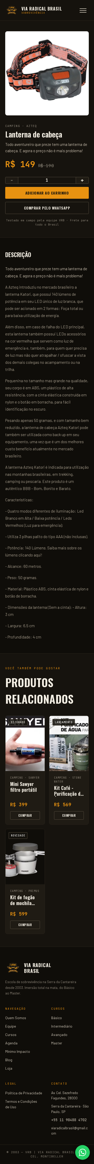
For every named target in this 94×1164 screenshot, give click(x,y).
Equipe (10, 1026)
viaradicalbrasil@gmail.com (69, 1130)
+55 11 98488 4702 (69, 1119)
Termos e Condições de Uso (21, 1104)
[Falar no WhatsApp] (82, 1152)
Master (56, 1043)
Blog (8, 1060)
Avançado (59, 1034)
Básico (56, 1017)
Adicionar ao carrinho (47, 193)
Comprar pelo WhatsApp (47, 208)
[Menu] (83, 10)
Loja (8, 1068)
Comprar (25, 815)
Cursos (10, 1034)
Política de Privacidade (23, 1093)
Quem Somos (15, 1017)
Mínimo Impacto (17, 1051)
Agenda (11, 1043)
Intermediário (61, 1026)
